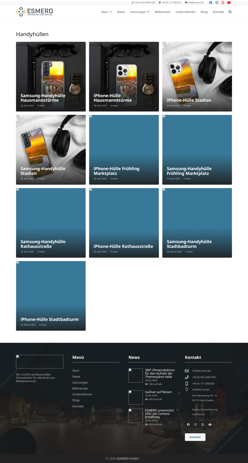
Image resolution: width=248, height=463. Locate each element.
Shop (76, 400)
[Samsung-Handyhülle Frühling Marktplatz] (197, 149)
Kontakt (78, 406)
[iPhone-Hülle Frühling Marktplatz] (124, 149)
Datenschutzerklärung (204, 409)
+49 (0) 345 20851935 (204, 377)
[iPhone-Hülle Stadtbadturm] (51, 296)
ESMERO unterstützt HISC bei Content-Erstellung (159, 413)
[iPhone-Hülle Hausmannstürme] (124, 76)
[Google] (202, 424)
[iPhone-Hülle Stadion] (197, 76)
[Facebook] (188, 424)
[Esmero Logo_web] (34, 12)
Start (75, 370)
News (76, 376)
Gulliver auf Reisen (158, 392)
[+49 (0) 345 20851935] (188, 377)
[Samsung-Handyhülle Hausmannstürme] (51, 76)
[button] (110, 12)
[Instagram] (195, 424)
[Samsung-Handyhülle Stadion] (51, 149)
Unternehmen (82, 394)
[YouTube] (210, 424)
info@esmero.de (201, 370)
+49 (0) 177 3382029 (203, 383)
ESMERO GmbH (128, 458)
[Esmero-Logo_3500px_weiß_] (39, 361)
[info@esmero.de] (188, 371)
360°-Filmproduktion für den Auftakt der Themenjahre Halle (160, 373)
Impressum (198, 414)
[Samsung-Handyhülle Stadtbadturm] (197, 223)
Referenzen (80, 388)
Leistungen (80, 382)
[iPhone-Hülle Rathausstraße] (124, 223)
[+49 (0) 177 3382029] (188, 384)
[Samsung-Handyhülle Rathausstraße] (51, 223)
